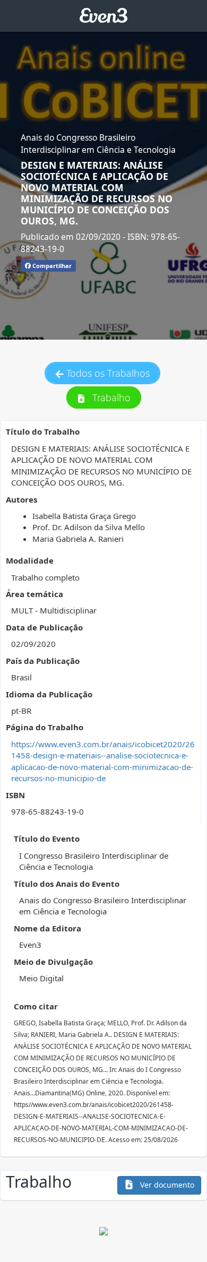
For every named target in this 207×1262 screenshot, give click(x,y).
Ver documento (166, 1185)
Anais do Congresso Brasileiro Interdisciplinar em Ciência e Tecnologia (98, 143)
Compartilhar (51, 266)
